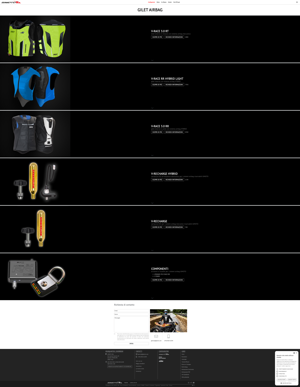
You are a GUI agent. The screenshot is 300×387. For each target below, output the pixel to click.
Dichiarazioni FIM (186, 372)
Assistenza (138, 366)
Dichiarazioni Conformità (188, 369)
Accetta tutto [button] (281, 379)
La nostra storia (140, 368)
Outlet (170, 2)
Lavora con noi (133, 382)
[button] (287, 383)
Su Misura (163, 2)
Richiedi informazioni (174, 37)
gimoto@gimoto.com (156, 340)
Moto (158, 2)
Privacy (170, 385)
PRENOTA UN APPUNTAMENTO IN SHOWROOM (119, 366)
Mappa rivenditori (140, 363)
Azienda (126, 382)
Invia (131, 344)
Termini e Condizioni (149, 385)
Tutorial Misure (185, 362)
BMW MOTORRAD (162, 358)
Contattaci (138, 371)
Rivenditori (184, 357)
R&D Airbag (185, 367)
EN (297, 2)
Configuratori (151, 2)
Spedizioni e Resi (164, 385)
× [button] (296, 353)
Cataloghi (184, 359)
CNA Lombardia (185, 377)
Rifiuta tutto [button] (292, 379)
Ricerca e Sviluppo (186, 364)
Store (183, 354)
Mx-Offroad (176, 2)
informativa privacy (129, 333)
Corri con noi (139, 361)
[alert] (286, 368)
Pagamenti (157, 385)
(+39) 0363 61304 (168, 340)
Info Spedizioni (185, 374)
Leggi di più (287, 366)
